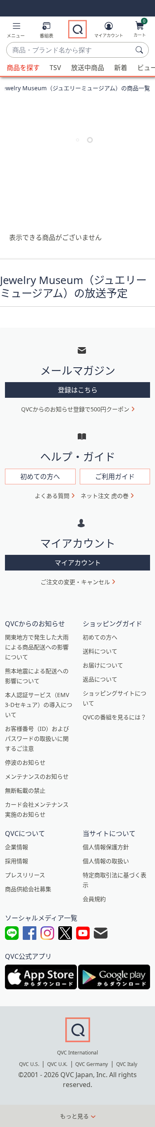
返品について (100, 679)
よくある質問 (52, 495)
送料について (100, 651)
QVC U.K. (57, 1064)
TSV (55, 67)
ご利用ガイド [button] (115, 476)
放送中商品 (87, 67)
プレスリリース (25, 875)
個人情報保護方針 (106, 847)
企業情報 (16, 847)
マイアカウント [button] (78, 562)
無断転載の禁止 (25, 790)
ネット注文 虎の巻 (105, 495)
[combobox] (69, 50)
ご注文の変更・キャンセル (75, 582)
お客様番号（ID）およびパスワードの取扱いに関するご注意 (37, 738)
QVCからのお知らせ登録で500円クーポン (75, 409)
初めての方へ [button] (40, 476)
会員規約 (94, 899)
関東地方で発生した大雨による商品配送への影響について (37, 647)
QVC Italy (126, 1064)
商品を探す (23, 67)
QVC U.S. (29, 1064)
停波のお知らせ (25, 762)
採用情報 (16, 861)
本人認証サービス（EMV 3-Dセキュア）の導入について (38, 704)
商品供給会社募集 (28, 889)
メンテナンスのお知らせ (37, 776)
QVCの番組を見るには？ (114, 717)
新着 (120, 67)
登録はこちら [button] (78, 389)
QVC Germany (91, 1064)
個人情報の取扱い (106, 861)
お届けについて (103, 665)
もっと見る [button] (74, 1116)
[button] (16, 31)
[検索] (140, 49)
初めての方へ (100, 637)
